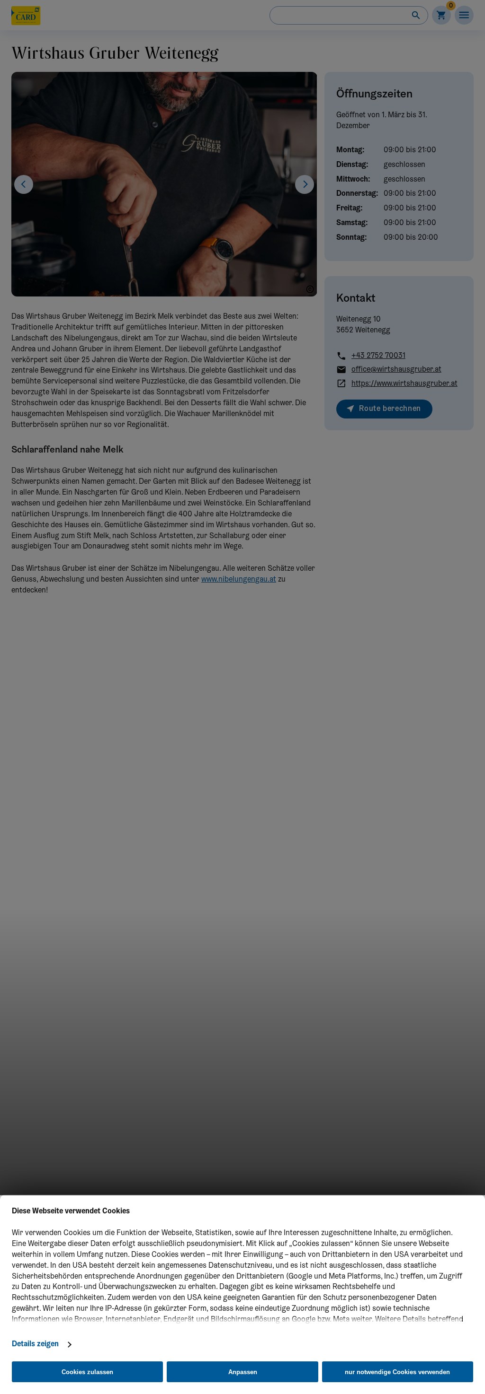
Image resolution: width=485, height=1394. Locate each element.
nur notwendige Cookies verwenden (397, 1372)
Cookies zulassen (87, 1372)
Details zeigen (35, 1344)
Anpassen (242, 1372)
